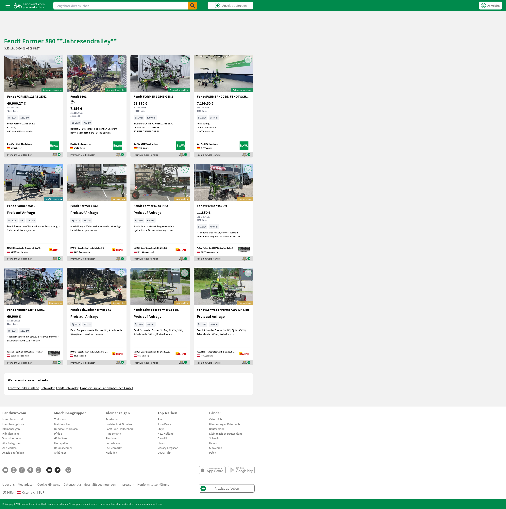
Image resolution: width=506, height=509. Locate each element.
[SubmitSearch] (192, 5)
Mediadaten (26, 484)
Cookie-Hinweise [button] (48, 484)
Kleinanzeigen (11, 429)
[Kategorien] (49, 470)
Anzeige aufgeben (13, 452)
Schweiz (214, 438)
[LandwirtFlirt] (68, 470)
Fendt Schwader (67, 388)
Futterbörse (113, 443)
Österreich (215, 419)
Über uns (8, 484)
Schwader (48, 388)
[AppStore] (212, 470)
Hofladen (111, 452)
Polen (212, 452)
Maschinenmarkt (12, 419)
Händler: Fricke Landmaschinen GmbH (106, 388)
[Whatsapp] (38, 470)
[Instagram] (14, 470)
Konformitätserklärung (153, 484)
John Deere (164, 424)
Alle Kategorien (11, 443)
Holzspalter (61, 443)
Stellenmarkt (114, 448)
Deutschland (217, 429)
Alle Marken (9, 448)
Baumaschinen (63, 448)
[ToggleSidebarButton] (8, 5)
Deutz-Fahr (164, 452)
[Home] (29, 5)
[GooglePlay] (241, 470)
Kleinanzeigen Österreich (224, 424)
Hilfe (10, 492)
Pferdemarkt (113, 438)
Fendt (161, 419)
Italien (213, 443)
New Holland (166, 433)
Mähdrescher (62, 424)
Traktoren (60, 419)
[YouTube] (5, 470)
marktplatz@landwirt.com (148, 504)
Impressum (126, 484)
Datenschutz (72, 484)
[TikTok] (30, 470)
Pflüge (58, 433)
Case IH (162, 438)
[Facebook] (22, 470)
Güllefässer (61, 438)
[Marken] (57, 470)
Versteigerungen (12, 438)
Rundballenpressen (66, 429)
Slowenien (215, 448)
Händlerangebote (13, 424)
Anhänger (60, 452)
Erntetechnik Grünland (23, 388)
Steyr (161, 429)
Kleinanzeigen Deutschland (226, 433)
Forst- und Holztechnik (119, 429)
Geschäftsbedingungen (100, 484)
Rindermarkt (113, 433)
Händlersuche (10, 433)
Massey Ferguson (168, 448)
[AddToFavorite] (58, 60)
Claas (161, 443)
